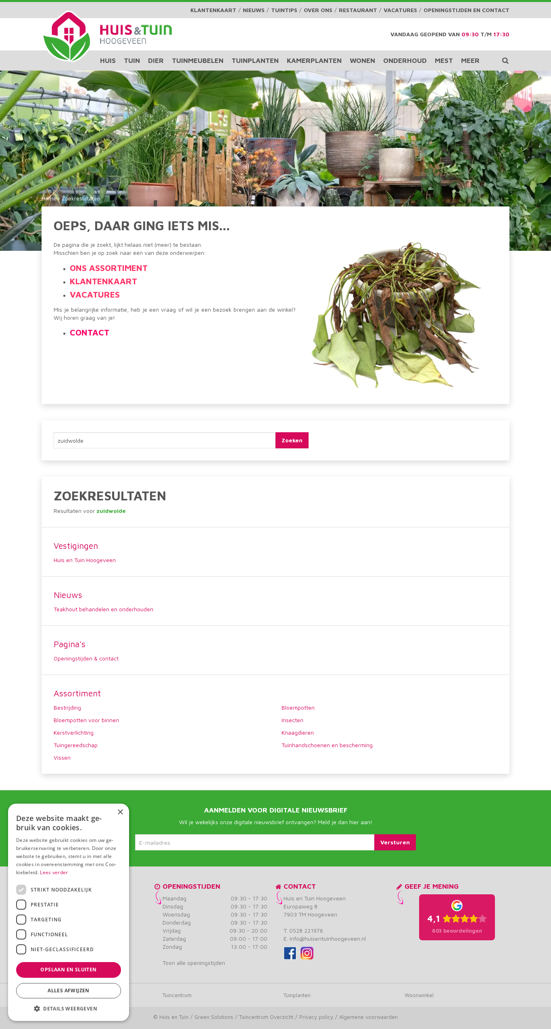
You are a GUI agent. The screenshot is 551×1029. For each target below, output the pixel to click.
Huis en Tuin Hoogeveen (85, 559)
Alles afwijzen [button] (69, 990)
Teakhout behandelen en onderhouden (103, 609)
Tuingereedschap (76, 745)
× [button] (120, 812)
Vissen (62, 757)
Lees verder (54, 872)
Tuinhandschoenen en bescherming (327, 745)
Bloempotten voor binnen (86, 720)
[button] (68, 1008)
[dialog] (68, 912)
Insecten (292, 720)
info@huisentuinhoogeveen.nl (328, 938)
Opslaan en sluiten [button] (68, 969)
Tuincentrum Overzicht (266, 1017)
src (505, 60)
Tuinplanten (297, 995)
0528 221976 (306, 930)
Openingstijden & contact (86, 658)
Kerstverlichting (74, 732)
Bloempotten (298, 707)
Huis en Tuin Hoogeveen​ (315, 898)
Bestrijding (67, 707)
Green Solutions (213, 1017)
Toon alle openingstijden (194, 962)
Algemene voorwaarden (368, 1017)
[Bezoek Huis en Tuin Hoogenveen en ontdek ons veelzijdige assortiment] (67, 36)
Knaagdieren (298, 732)
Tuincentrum (177, 995)
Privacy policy (316, 1017)
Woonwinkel (419, 995)
